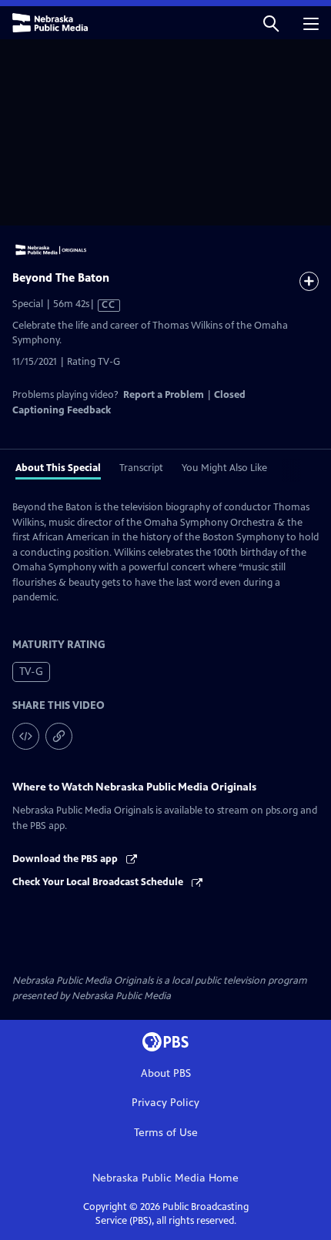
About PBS (166, 1073)
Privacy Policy (165, 1102)
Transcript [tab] (141, 468)
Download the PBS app (66, 859)
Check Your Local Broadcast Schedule (99, 882)
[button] (271, 22)
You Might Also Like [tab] (224, 468)
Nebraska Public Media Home (165, 1178)
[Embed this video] (25, 736)
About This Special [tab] (58, 468)
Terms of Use (166, 1132)
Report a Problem (163, 395)
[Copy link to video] (58, 736)
